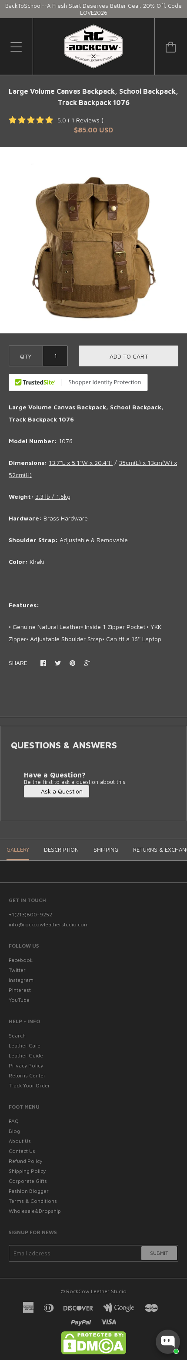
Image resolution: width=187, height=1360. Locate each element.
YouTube (19, 1000)
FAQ (14, 1121)
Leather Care (24, 1045)
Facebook (21, 960)
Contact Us (22, 1151)
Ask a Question (61, 791)
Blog (14, 1131)
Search (17, 1035)
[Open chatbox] (168, 1342)
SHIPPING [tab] (106, 849)
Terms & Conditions (33, 1201)
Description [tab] (61, 849)
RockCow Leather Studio (96, 1291)
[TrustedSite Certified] (78, 382)
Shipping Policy (27, 1171)
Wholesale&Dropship (35, 1211)
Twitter (17, 970)
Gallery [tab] (18, 849)
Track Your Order (29, 1085)
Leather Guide (26, 1055)
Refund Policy (25, 1161)
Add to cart (129, 356)
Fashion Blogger (29, 1191)
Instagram (21, 980)
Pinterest (20, 990)
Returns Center (27, 1075)
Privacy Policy (26, 1065)
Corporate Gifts (28, 1181)
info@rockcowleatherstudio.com (49, 924)
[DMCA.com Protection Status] (93, 1352)
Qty (26, 356)
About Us (20, 1141)
